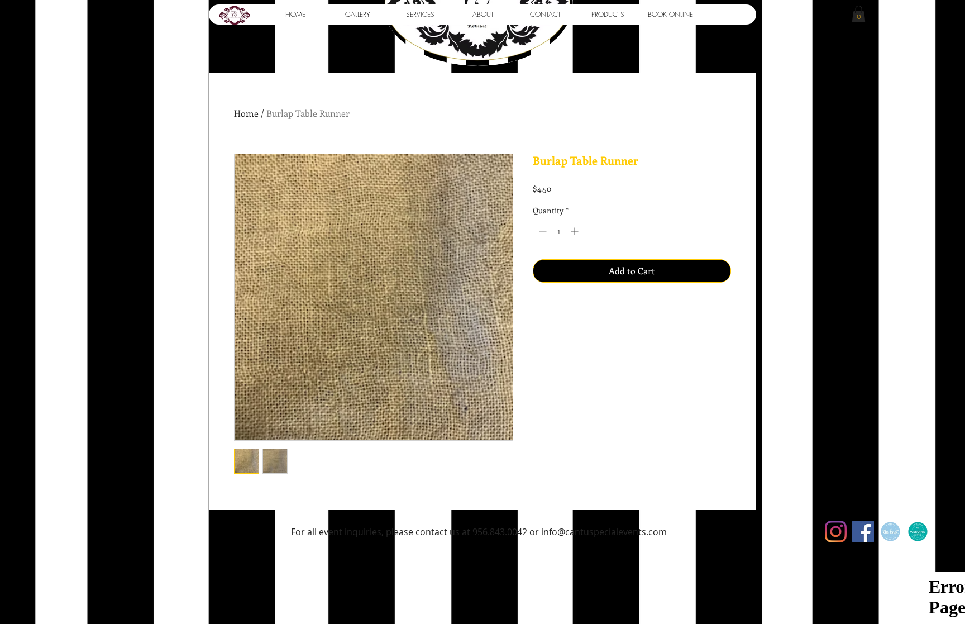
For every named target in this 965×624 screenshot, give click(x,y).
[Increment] (575, 231)
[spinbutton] (558, 231)
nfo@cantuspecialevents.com (605, 532)
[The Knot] (890, 531)
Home (246, 113)
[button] (357, 14)
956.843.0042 (499, 532)
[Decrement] (541, 231)
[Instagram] (836, 531)
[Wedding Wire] (918, 531)
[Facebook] (863, 531)
